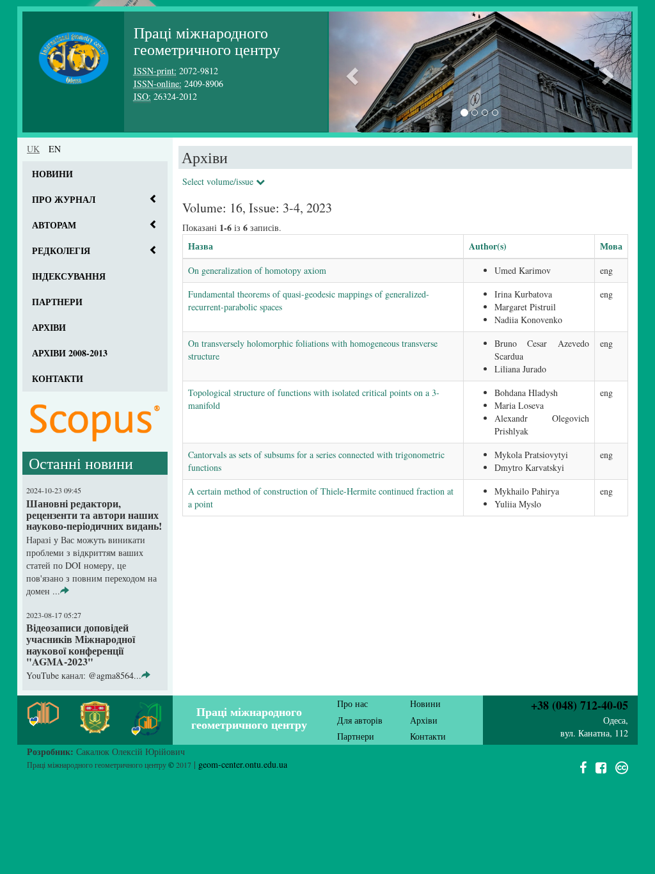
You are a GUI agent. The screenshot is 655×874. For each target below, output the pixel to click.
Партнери (57, 301)
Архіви (49, 327)
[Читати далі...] (64, 591)
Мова (611, 246)
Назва (200, 246)
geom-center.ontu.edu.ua (242, 764)
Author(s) (488, 246)
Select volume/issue (219, 181)
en (55, 149)
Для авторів (360, 720)
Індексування (69, 276)
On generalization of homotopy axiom (257, 270)
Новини (52, 173)
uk (33, 149)
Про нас (352, 703)
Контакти (57, 378)
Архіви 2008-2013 (69, 353)
